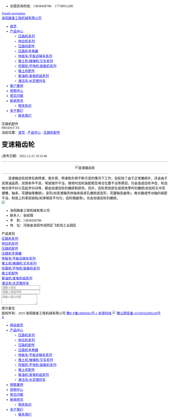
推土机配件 (26, 71)
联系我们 (25, 115)
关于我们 (16, 110)
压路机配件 (26, 46)
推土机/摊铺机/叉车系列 (35, 61)
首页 (13, 26)
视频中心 (16, 91)
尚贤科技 (105, 313)
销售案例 (16, 385)
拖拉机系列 (26, 41)
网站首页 (16, 325)
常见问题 (16, 96)
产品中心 (16, 31)
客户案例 (16, 86)
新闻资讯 (16, 101)
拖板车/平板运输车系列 (35, 56)
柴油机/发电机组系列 (33, 76)
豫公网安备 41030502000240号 (139, 313)
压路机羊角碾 (28, 51)
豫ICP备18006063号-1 (81, 313)
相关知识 (25, 105)
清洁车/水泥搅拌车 (32, 81)
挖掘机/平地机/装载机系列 (37, 66)
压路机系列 (26, 36)
